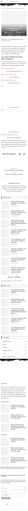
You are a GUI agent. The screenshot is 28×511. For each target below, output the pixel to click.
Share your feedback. (7, 40)
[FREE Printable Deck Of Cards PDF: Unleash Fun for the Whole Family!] (5, 214)
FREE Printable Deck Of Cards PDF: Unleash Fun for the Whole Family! (18, 212)
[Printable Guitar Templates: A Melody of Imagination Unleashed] (5, 261)
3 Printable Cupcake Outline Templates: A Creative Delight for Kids (18, 231)
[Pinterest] (5, 471)
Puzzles (15, 344)
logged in (10, 281)
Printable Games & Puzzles (15, 356)
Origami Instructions (15, 350)
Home (2, 8)
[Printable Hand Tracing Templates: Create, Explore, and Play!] (5, 205)
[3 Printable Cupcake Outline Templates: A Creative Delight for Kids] (5, 233)
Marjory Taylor (10, 32)
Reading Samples (15, 341)
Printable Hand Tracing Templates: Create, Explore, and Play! (18, 203)
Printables (7, 8)
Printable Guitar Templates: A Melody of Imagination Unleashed (18, 259)
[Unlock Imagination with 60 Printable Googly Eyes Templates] (5, 242)
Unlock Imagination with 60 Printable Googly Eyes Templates (18, 241)
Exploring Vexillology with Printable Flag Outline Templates (18, 250)
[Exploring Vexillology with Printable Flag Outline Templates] (5, 252)
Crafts (15, 353)
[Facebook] (2, 471)
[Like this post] (11, 164)
